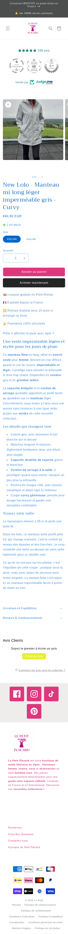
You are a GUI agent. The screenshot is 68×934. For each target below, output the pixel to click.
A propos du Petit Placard (24, 847)
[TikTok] (51, 694)
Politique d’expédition (51, 917)
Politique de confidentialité (36, 911)
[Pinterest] (34, 711)
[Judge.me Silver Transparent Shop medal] (51, 66)
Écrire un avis (34, 656)
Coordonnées (16, 922)
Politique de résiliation (47, 928)
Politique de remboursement (40, 905)
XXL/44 (12, 239)
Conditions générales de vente (45, 922)
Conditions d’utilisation (22, 917)
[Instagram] (34, 694)
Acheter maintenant (34, 282)
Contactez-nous (18, 840)
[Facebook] (17, 694)
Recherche (15, 827)
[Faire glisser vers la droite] (42, 177)
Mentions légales (21, 928)
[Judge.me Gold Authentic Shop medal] (34, 66)
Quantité (8, 250)
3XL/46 (33, 240)
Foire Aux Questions (21, 834)
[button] (7, 28)
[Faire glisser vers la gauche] (26, 177)
